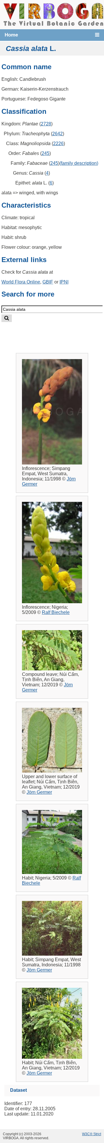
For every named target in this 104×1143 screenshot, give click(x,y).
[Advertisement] (57, 333)
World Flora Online (20, 281)
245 (45, 153)
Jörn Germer (39, 792)
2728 (46, 123)
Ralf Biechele (56, 612)
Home (11, 35)
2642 (57, 133)
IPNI (64, 281)
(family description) (79, 163)
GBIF (47, 281)
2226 (58, 143)
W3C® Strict (91, 1134)
